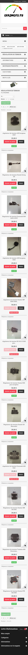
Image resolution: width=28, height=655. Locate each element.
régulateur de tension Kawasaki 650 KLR (14, 467)
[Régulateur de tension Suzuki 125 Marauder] (14, 412)
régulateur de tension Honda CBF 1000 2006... (14, 300)
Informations (8, 60)
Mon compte (5, 633)
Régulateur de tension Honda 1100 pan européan (14, 383)
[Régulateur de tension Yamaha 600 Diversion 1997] (14, 537)
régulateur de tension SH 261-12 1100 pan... (14, 342)
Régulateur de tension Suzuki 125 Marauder (14, 425)
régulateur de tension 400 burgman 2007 (14, 134)
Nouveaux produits (10, 66)
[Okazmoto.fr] (14, 13)
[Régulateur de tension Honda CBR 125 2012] (14, 496)
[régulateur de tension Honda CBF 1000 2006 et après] (14, 288)
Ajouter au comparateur (8, 150)
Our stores (7, 72)
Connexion (24, 1)
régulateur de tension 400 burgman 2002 (14, 259)
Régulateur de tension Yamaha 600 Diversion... (14, 550)
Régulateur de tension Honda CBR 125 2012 (14, 508)
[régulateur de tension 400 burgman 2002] (14, 246)
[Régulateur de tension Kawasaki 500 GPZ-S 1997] (14, 204)
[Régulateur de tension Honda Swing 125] (14, 163)
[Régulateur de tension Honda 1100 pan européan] (14, 371)
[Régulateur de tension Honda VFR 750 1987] (14, 579)
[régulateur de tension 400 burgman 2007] (14, 121)
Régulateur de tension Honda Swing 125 (14, 175)
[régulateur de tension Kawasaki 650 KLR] (14, 454)
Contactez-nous (17, 1)
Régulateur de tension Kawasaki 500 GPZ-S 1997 (14, 217)
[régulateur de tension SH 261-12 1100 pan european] (14, 329)
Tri (1, 96)
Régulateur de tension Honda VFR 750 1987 (14, 592)
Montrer (3, 99)
